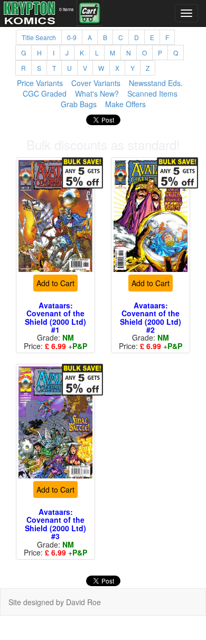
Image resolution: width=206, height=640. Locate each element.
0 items (66, 9)
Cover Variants (95, 83)
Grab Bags (79, 104)
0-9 (72, 37)
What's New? (97, 93)
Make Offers (125, 104)
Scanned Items (152, 93)
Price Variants (40, 83)
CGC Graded (45, 93)
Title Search (39, 37)
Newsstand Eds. (156, 83)
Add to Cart (55, 296)
